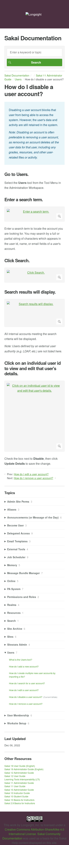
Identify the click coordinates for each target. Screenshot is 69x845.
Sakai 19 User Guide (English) (19, 765)
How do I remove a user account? (33, 478)
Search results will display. (30, 292)
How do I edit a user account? (31, 474)
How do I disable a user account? (25, 696)
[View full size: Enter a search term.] (34, 214)
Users (18, 79)
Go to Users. (16, 174)
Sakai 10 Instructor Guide (17, 793)
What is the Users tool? (20, 659)
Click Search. (17, 260)
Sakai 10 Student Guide (16, 796)
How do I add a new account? (24, 666)
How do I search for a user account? (27, 683)
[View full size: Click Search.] (34, 275)
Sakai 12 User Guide (14, 776)
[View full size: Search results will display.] (34, 312)
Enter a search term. (23, 199)
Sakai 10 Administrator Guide (19, 789)
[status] (34, 133)
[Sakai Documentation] (33, 14)
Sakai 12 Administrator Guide (19, 772)
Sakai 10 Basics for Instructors (19, 799)
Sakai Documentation (16, 75)
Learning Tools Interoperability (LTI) (22, 779)
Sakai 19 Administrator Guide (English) (23, 769)
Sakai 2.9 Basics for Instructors (19, 803)
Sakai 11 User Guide (14, 786)
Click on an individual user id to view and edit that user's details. (32, 368)
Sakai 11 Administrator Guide (19, 782)
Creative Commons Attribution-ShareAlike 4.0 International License (34, 831)
